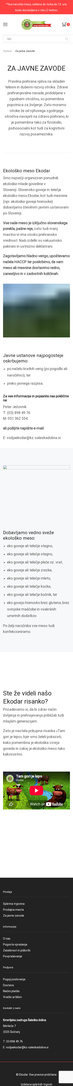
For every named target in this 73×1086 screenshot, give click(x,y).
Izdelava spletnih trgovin (36, 1084)
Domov (7, 51)
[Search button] (67, 39)
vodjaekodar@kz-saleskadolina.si (27, 1047)
